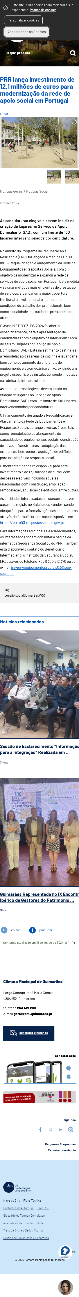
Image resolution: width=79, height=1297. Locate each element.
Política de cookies (43, 10)
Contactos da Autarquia (18, 1208)
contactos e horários (33, 1032)
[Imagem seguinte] (70, 145)
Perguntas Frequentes (60, 1144)
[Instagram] (71, 1129)
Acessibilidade (12, 1223)
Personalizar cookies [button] (23, 20)
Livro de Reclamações (17, 1187)
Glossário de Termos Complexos (24, 1215)
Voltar (15, 930)
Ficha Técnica (32, 1200)
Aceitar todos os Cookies (26, 32)
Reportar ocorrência (62, 1150)
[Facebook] (40, 1129)
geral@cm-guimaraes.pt (33, 1014)
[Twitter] (50, 1129)
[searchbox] (39, 53)
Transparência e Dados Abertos (23, 1230)
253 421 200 (26, 1008)
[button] (54, 177)
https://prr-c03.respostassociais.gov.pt (32, 523)
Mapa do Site (11, 1200)
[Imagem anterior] (9, 145)
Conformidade (34, 1223)
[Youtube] (61, 1129)
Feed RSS (43, 1208)
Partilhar (45, 930)
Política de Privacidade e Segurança (26, 1238)
